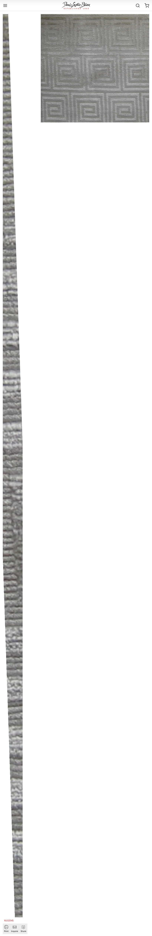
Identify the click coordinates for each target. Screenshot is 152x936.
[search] (138, 5)
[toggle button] (5, 5)
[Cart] (147, 5)
